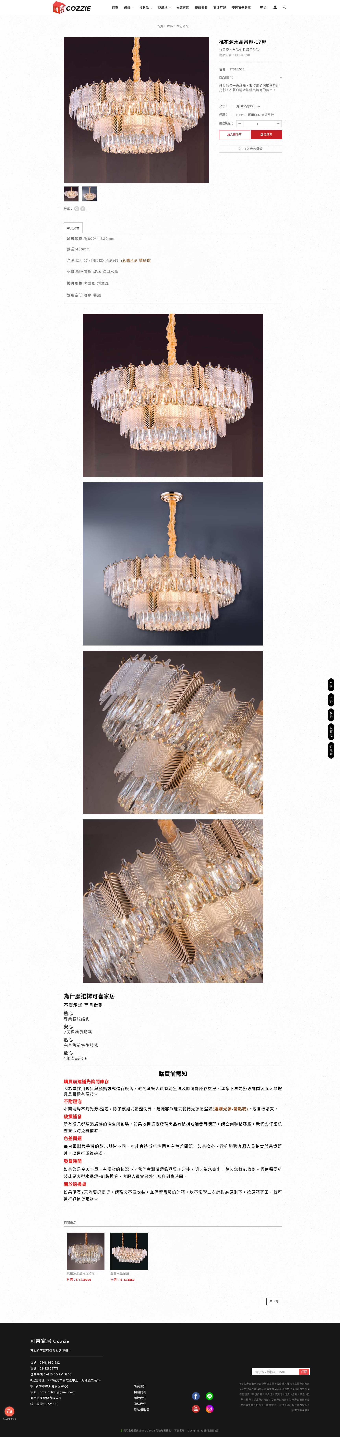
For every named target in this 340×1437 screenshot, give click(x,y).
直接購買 (266, 134)
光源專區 (182, 7)
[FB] (196, 1396)
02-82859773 (49, 1368)
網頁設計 (214, 1430)
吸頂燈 (331, 732)
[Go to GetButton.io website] (9, 1419)
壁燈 (331, 699)
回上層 (274, 1301)
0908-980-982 (50, 1362)
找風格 (162, 7)
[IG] (209, 1409)
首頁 (115, 7)
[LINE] (209, 1396)
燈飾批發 (201, 7)
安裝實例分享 (241, 7)
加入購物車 (234, 134)
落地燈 (331, 750)
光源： (223, 114)
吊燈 (331, 685)
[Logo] (71, 7)
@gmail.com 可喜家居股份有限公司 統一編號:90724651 (52, 1398)
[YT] (196, 1409)
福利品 (144, 7)
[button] (284, 7)
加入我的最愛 (252, 149)
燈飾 (127, 7)
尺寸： (223, 106)
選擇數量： (226, 123)
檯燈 (331, 715)
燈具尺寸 (73, 228)
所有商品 (183, 26)
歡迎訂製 (219, 7)
